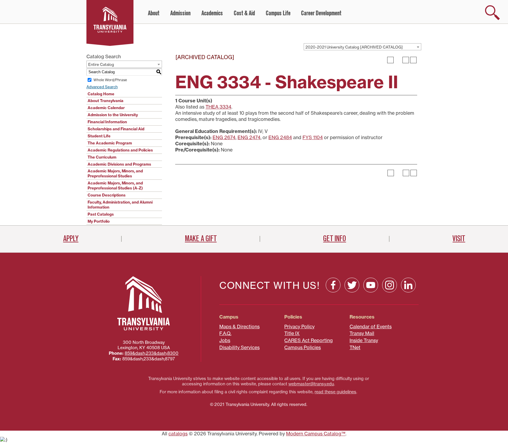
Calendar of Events (371, 326)
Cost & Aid (244, 13)
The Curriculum (102, 157)
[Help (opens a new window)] (413, 60)
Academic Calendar (106, 107)
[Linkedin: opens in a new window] (408, 285)
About (153, 13)
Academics (212, 13)
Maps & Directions (239, 326)
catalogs (178, 434)
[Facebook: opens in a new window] (333, 285)
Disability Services (239, 347)
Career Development (321, 13)
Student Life (99, 136)
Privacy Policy (299, 326)
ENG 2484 (280, 137)
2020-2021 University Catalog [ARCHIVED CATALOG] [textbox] (354, 47)
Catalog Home (101, 93)
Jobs (224, 340)
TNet (355, 347)
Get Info (334, 238)
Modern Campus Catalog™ (315, 434)
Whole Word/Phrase (110, 80)
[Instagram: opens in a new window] (389, 285)
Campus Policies (302, 347)
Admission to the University (113, 114)
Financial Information (107, 121)
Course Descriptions (107, 195)
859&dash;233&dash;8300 (151, 353)
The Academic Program (110, 143)
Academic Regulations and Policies (120, 150)
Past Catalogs (101, 214)
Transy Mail (362, 333)
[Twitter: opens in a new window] (352, 285)
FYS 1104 (313, 137)
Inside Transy (364, 340)
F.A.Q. (225, 333)
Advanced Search (102, 86)
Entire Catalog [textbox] (101, 64)
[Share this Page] (398, 60)
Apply (70, 238)
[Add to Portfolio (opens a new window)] (390, 60)
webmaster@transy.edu (311, 384)
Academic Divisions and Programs (119, 164)
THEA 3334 (218, 107)
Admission (180, 13)
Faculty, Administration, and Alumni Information (120, 204)
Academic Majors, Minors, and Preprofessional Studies (115, 173)
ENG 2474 (249, 137)
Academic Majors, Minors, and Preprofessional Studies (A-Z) (115, 185)
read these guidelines (335, 391)
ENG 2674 (224, 137)
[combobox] (362, 46)
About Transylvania (105, 100)
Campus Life (278, 13)
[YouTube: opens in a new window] (370, 285)
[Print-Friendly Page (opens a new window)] (405, 60)
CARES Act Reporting (308, 340)
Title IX (292, 333)
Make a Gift (201, 238)
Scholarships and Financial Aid (116, 128)
